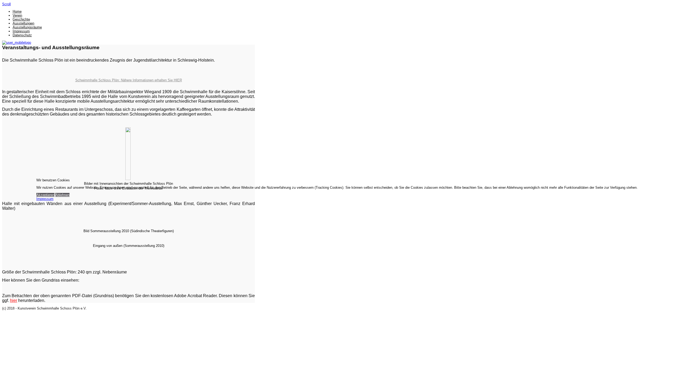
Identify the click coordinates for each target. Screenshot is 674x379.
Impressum (44, 199)
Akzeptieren (45, 195)
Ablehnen (62, 195)
